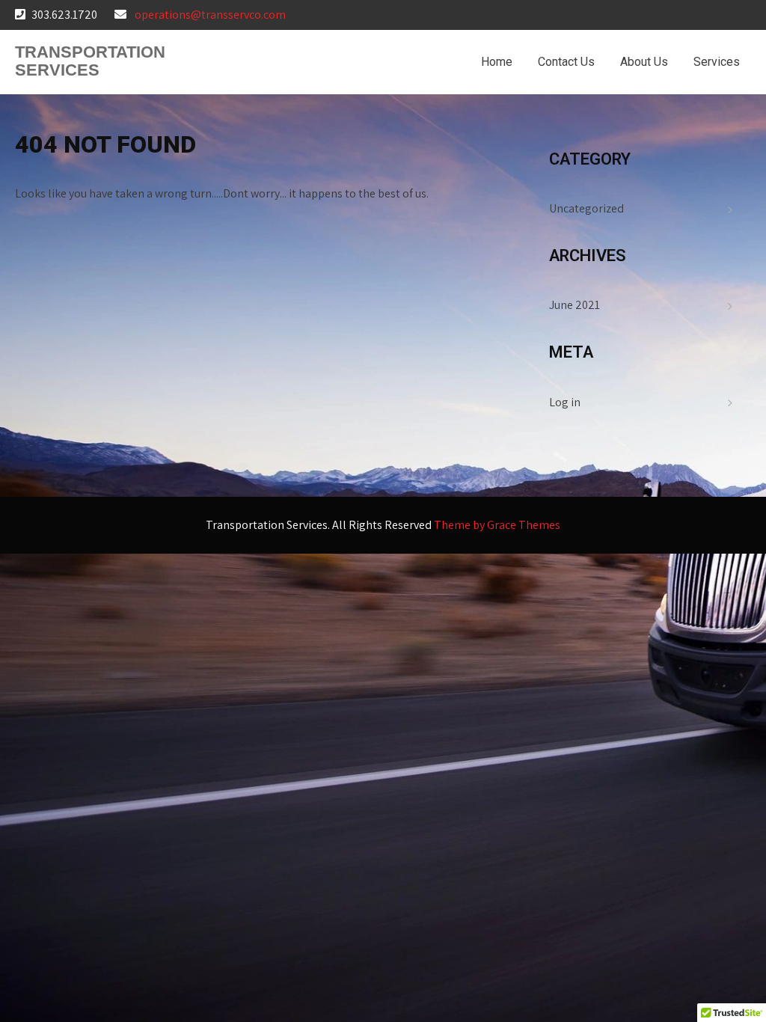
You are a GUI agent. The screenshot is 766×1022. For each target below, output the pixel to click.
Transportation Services (90, 61)
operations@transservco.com (210, 14)
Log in (564, 402)
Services (716, 62)
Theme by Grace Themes (497, 525)
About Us (644, 62)
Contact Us (566, 62)
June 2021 (574, 305)
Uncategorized (586, 208)
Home (496, 62)
